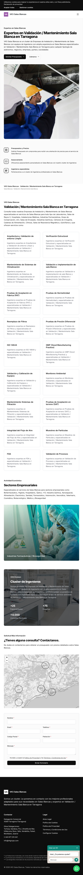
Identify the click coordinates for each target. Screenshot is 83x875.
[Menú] (77, 14)
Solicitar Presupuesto (14, 57)
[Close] (77, 848)
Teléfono (46, 727)
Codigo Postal (13, 736)
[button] (18, 689)
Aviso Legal (47, 819)
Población (47, 736)
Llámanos (33, 57)
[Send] (76, 860)
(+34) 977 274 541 (11, 837)
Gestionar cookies (26, 7)
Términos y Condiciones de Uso (55, 758)
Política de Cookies (50, 823)
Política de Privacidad (32, 758)
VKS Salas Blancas (17, 14)
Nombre (10, 718)
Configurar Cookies (50, 833)
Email (9, 727)
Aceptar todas (9, 7)
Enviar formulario (41, 763)
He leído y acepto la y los (38, 758)
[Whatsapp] (76, 868)
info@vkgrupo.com (11, 841)
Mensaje (11, 746)
